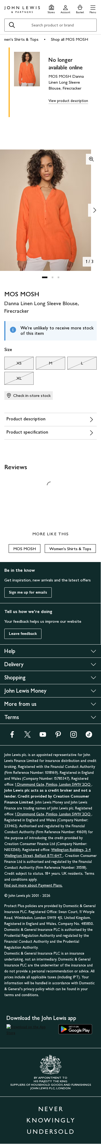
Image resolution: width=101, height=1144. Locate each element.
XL (13, 380)
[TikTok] (89, 736)
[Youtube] (43, 736)
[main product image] (31, 81)
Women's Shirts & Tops (70, 548)
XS (13, 364)
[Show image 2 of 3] (94, 210)
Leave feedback (23, 633)
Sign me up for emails (28, 592)
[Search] (11, 25)
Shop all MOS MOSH (69, 39)
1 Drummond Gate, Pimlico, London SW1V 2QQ (53, 784)
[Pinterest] (58, 736)
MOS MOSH (24, 548)
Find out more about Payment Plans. (33, 885)
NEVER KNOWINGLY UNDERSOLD (50, 1120)
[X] (27, 736)
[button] (92, 8)
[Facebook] (12, 736)
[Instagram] (73, 736)
